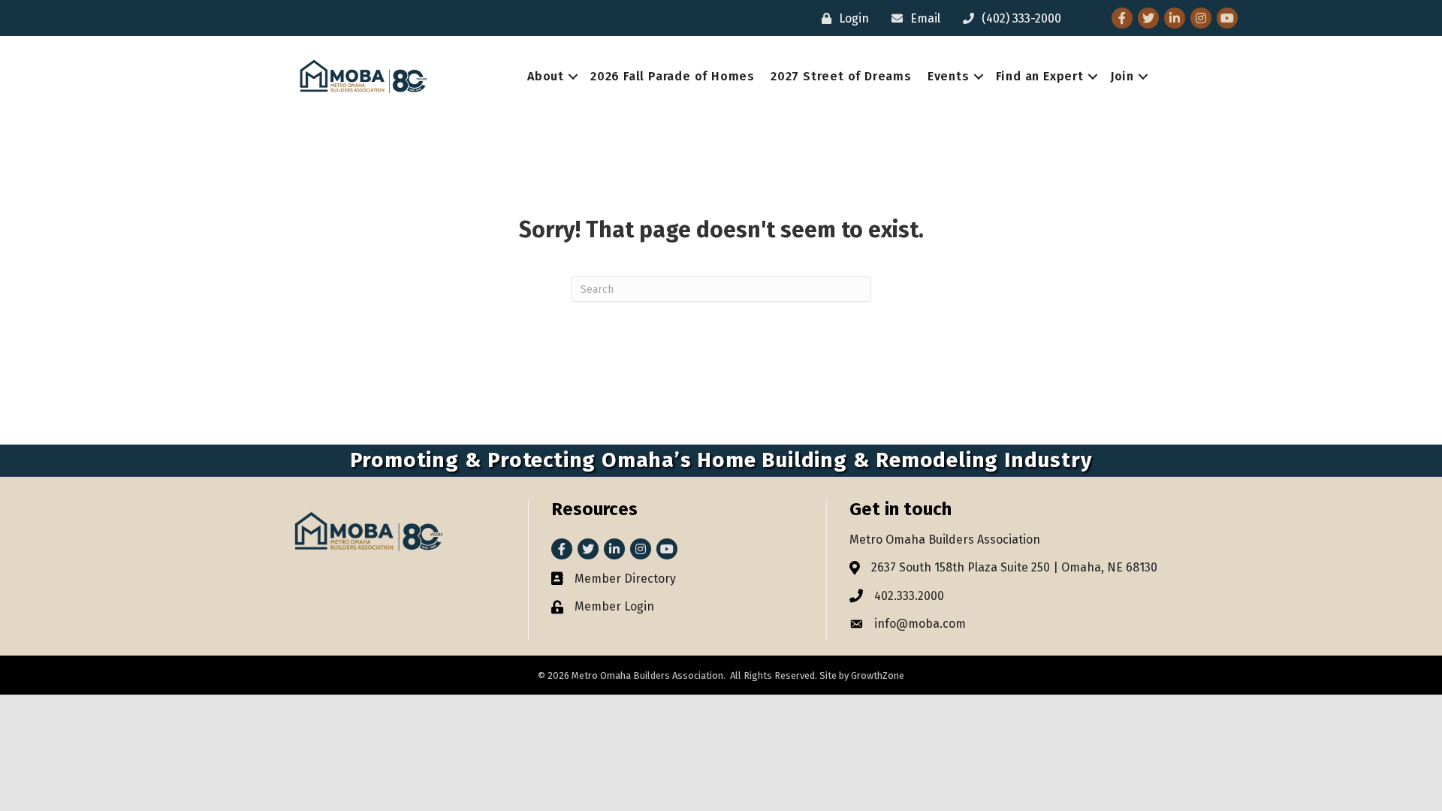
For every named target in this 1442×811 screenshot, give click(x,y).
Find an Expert (1040, 76)
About (545, 76)
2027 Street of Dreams (841, 76)
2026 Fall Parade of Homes (672, 76)
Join (1122, 76)
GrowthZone (877, 675)
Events (949, 76)
